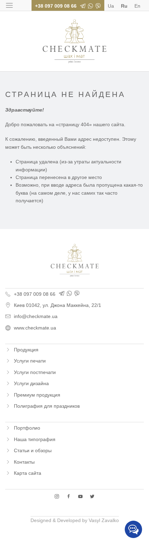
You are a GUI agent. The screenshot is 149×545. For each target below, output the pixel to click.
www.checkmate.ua (35, 328)
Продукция (26, 349)
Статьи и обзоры (33, 450)
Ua (111, 6)
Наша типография (34, 439)
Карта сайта (27, 473)
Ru (124, 6)
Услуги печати (30, 361)
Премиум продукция (37, 395)
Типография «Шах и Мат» (74, 41)
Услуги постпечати (35, 372)
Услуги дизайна (31, 383)
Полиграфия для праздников (47, 406)
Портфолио (27, 428)
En (137, 6)
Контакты (24, 462)
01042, (57, 305)
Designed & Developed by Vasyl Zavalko (74, 520)
